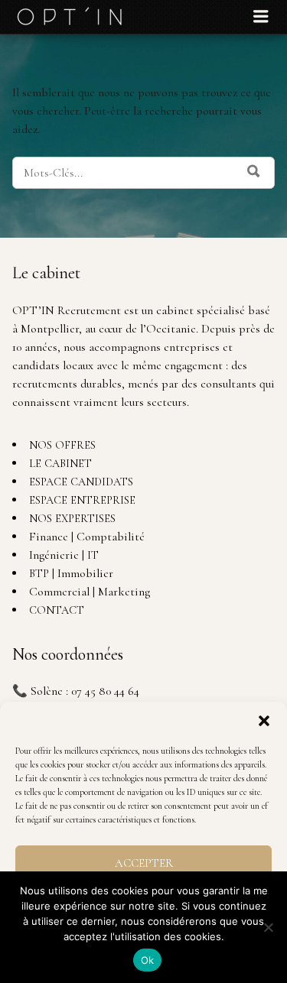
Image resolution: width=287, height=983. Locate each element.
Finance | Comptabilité (87, 536)
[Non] (268, 927)
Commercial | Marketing (89, 591)
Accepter (144, 863)
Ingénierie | (64, 555)
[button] (264, 720)
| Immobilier (71, 573)
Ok (148, 960)
